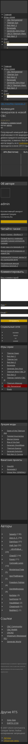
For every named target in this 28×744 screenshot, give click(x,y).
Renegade (11, 28)
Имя (3, 305)
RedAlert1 (13, 610)
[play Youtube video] (11, 159)
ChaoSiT (13, 555)
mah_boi (13, 545)
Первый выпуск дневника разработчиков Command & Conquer (12, 240)
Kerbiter (13, 595)
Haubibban (14, 602)
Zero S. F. (13, 537)
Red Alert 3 (12, 36)
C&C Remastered (14, 20)
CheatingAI (14, 606)
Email (4, 312)
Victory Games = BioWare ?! (12, 234)
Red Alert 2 (12, 25)
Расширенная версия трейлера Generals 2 (10, 264)
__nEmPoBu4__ (16, 549)
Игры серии (9, 17)
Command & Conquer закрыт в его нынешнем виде (13, 258)
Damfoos (13, 541)
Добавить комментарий (11, 123)
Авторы (7, 738)
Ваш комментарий (9, 277)
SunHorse (13, 599)
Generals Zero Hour (16, 30)
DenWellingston (16, 588)
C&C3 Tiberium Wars (16, 33)
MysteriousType (16, 569)
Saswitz (12, 534)
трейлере (23, 143)
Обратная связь (11, 740)
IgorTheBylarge (16, 576)
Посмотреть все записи (14, 221)
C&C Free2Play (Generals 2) (13, 103)
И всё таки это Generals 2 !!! (12, 247)
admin (9, 125)
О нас (6, 41)
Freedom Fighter (16, 582)
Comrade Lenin (16, 563)
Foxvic (12, 559)
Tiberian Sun (12, 22)
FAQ (6, 39)
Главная (8, 14)
